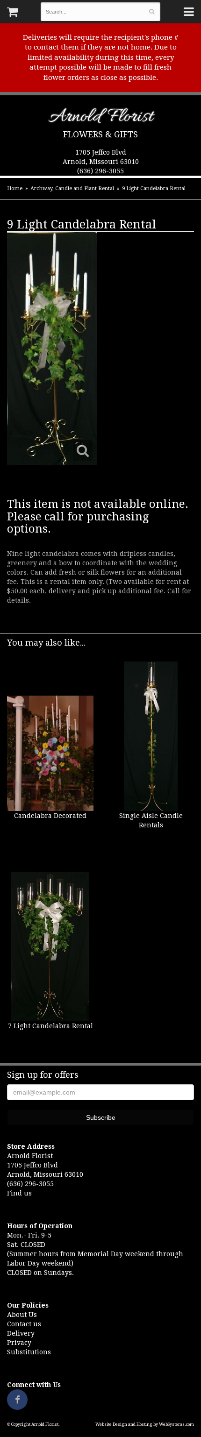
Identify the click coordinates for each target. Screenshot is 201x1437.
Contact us (24, 1324)
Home (14, 188)
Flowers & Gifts (100, 134)
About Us (22, 1314)
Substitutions (29, 1352)
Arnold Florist (101, 118)
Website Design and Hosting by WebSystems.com (144, 1424)
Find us (19, 1193)
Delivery (21, 1333)
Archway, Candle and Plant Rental (72, 188)
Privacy (19, 1342)
